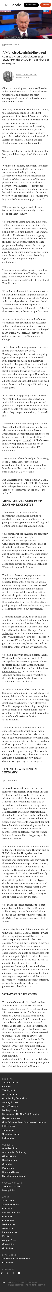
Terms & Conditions (16, 1282)
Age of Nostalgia (10, 1106)
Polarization (8, 1168)
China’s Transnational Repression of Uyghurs (24, 1122)
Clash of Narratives (11, 1118)
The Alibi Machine (11, 1186)
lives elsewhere (10, 249)
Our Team (7, 1208)
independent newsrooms (15, 850)
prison (5, 133)
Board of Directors (10, 1212)
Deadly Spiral (8, 1190)
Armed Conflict (9, 1148)
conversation (41, 252)
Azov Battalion (28, 665)
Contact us (7, 1248)
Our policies (8, 1244)
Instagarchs (8, 1138)
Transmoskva (8, 1130)
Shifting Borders (10, 1102)
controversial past (11, 672)
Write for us (7, 1228)
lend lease (43, 166)
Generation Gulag (10, 1133)
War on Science (9, 1094)
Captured (6, 1086)
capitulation (8, 262)
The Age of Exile (10, 1082)
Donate (45, 5)
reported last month (12, 582)
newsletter (12, 45)
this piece (23, 1059)
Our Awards (8, 1220)
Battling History (9, 1110)
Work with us (8, 1224)
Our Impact (7, 1216)
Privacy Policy (32, 1282)
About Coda (8, 1200)
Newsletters (31, 5)
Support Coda (9, 1240)
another (40, 242)
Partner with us (9, 1232)
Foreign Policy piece (17, 1029)
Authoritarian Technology (14, 1152)
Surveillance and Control (14, 1175)
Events (5, 1236)
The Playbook (8, 1090)
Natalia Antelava (26, 75)
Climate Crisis (9, 1156)
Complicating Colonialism (14, 1098)
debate (29, 298)
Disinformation (9, 1160)
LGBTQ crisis (8, 1126)
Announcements (10, 1204)
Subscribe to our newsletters (16, 1258)
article (35, 354)
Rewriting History (10, 1172)
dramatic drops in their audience (19, 595)
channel (27, 440)
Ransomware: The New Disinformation (20, 1114)
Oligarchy (7, 1164)
